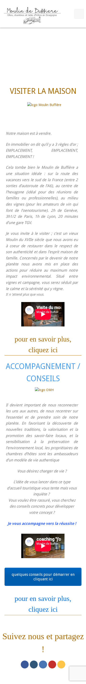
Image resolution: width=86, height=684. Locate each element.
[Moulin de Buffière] (32, 15)
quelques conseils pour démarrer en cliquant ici (43, 576)
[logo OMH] (44, 392)
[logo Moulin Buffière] (44, 112)
